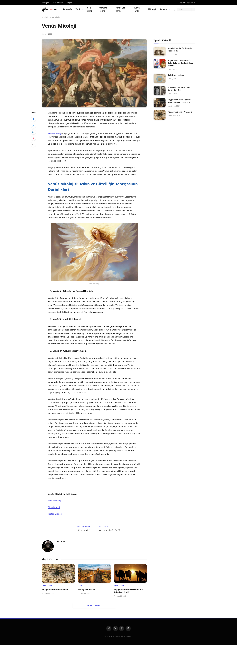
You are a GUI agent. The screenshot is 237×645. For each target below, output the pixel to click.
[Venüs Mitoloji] (94, 73)
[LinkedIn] (33, 131)
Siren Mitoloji (54, 507)
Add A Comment (94, 605)
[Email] (33, 144)
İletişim (69, 2)
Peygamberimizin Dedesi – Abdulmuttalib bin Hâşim (179, 101)
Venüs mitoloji (54, 133)
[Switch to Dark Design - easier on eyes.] (174, 9)
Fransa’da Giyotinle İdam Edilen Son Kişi (179, 88)
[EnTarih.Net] (49, 9)
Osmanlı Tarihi (103, 9)
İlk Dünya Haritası (176, 75)
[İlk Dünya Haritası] (160, 78)
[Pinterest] (33, 138)
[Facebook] (33, 119)
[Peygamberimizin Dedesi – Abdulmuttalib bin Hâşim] (160, 102)
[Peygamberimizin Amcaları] (58, 573)
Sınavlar (164, 9)
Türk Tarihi (89, 9)
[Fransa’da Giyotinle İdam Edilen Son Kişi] (160, 90)
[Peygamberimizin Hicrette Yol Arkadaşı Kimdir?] (130, 573)
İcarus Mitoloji (54, 500)
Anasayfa (45, 2)
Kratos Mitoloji (55, 513)
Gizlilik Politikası (57, 2)
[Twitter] (33, 125)
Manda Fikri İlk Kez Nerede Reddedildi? (180, 49)
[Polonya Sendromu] (94, 573)
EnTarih (61, 541)
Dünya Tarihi (137, 9)
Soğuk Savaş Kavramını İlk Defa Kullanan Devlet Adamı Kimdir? (180, 63)
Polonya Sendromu (87, 589)
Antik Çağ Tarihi (120, 9)
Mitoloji (152, 9)
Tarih (78, 9)
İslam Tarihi (47, 586)
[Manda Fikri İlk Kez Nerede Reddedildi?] (160, 51)
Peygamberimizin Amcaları (55, 589)
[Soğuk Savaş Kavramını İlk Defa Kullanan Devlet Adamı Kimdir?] (160, 63)
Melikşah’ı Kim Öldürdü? (109, 530)
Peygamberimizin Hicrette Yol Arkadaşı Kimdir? (128, 590)
